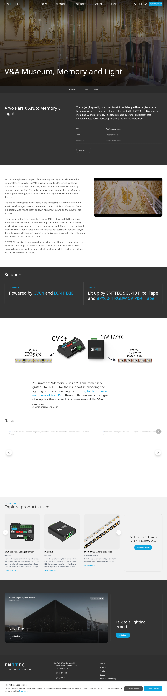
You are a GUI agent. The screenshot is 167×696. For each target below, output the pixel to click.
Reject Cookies (133, 689)
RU (30, 669)
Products (79, 4)
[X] (155, 664)
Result (95, 89)
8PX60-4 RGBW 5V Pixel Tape (125, 298)
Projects (60, 4)
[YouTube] (143, 664)
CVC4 (39, 293)
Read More (23, 691)
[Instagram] (145, 664)
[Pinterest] (150, 664)
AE (5, 669)
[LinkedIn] (148, 664)
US (20, 669)
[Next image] (158, 453)
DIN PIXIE (64, 293)
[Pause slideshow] (158, 431)
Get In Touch (122, 635)
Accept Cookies (153, 689)
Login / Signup (156, 4)
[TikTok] (153, 664)
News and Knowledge (108, 678)
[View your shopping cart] (145, 3)
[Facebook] (140, 664)
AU (10, 669)
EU (15, 669)
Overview (72, 89)
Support (97, 4)
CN (25, 669)
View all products (143, 547)
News (114, 4)
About (44, 4)
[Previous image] (9, 453)
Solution (84, 89)
